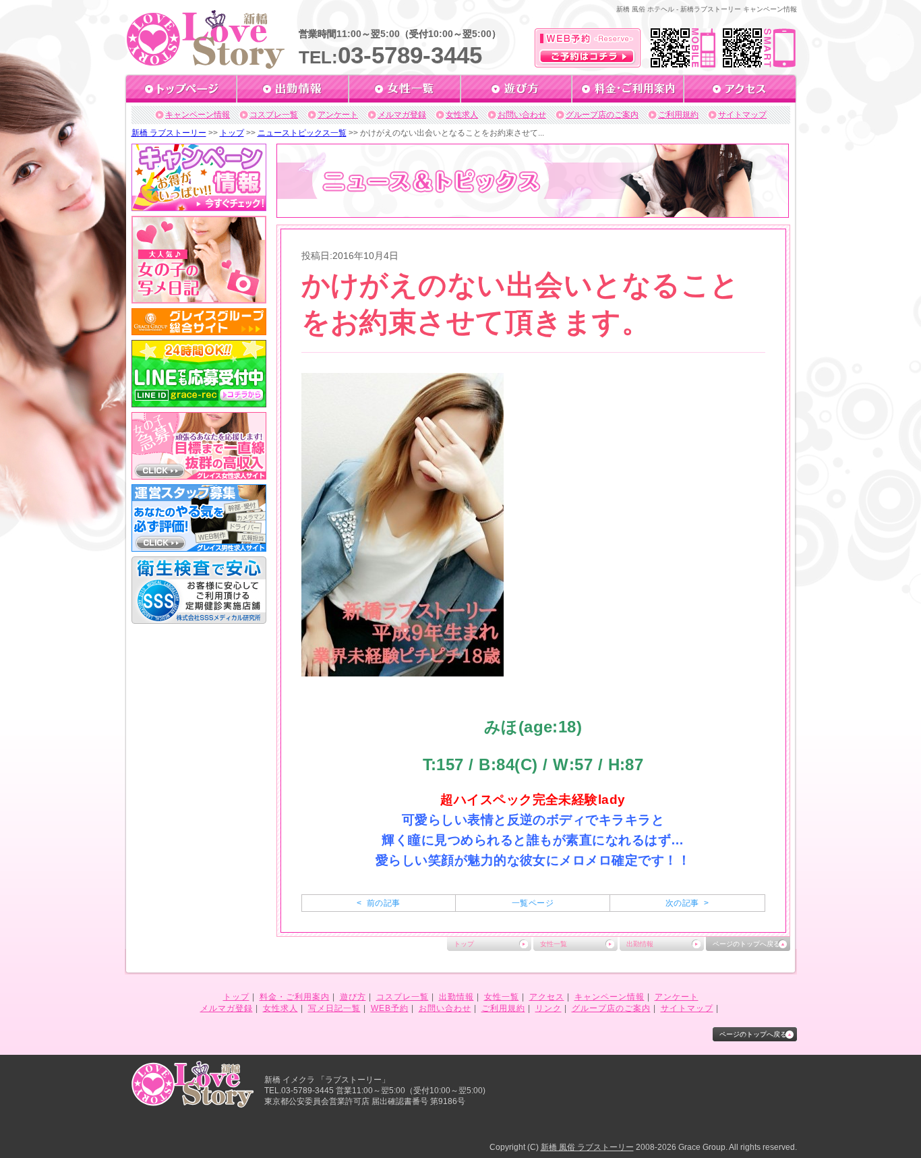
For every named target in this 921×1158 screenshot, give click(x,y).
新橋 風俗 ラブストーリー (587, 1147)
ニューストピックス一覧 (302, 133)
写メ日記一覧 (334, 1008)
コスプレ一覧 (273, 114)
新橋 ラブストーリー (168, 133)
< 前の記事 (378, 903)
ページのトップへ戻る (746, 944)
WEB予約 (390, 1008)
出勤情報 (639, 944)
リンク (548, 1008)
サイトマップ (742, 114)
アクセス (546, 997)
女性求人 (462, 114)
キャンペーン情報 (197, 114)
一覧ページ (533, 903)
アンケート (338, 114)
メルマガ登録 (402, 114)
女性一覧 (553, 944)
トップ (232, 133)
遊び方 (353, 997)
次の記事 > (687, 903)
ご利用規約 (678, 114)
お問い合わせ (522, 114)
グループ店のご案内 (602, 114)
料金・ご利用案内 (295, 997)
